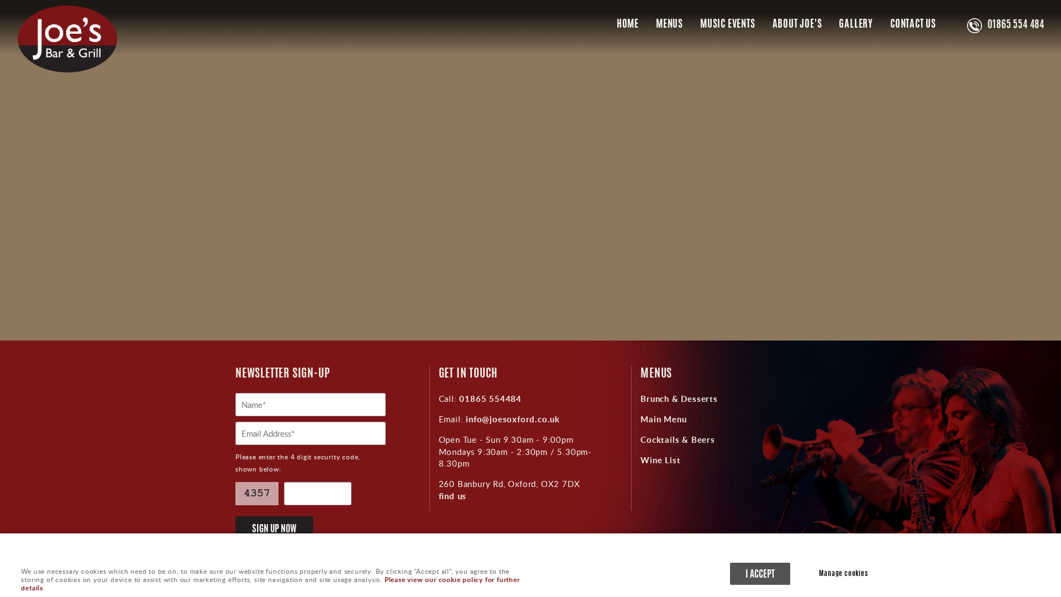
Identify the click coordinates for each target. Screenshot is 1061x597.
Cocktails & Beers (677, 439)
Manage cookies (843, 574)
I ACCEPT (760, 574)
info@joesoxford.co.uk (511, 419)
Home (628, 25)
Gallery (856, 25)
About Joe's (797, 25)
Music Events (727, 25)
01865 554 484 (1016, 25)
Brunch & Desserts (679, 398)
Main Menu (663, 419)
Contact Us (913, 25)
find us (453, 496)
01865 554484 (489, 398)
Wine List (660, 460)
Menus (669, 25)
